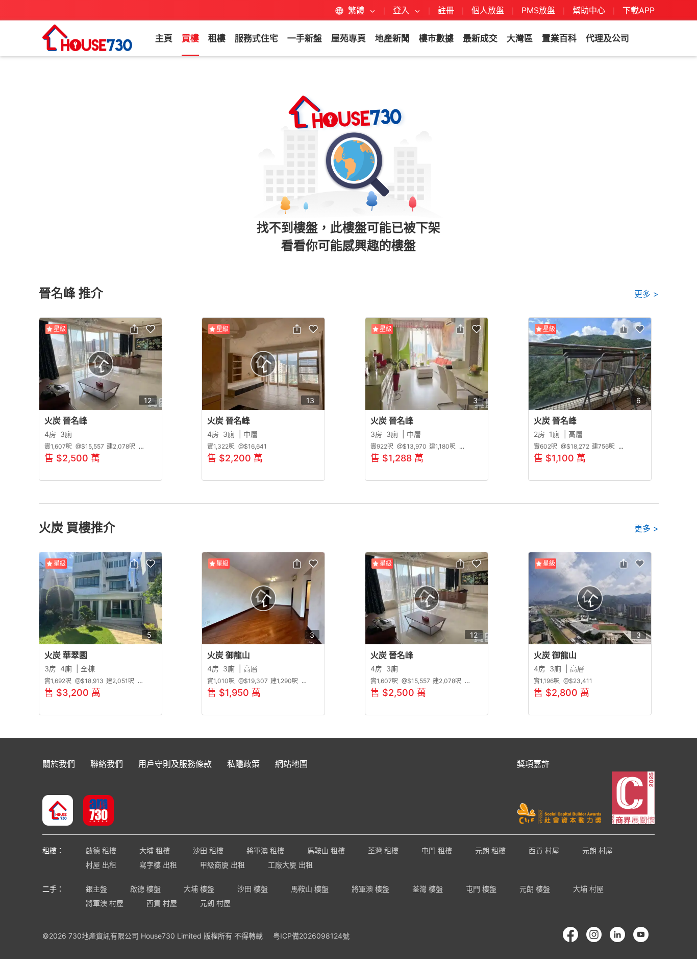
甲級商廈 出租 (222, 864)
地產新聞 (392, 38)
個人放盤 (487, 10)
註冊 (446, 10)
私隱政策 (243, 764)
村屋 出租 (101, 864)
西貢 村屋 (544, 850)
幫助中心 (590, 10)
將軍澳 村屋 (104, 903)
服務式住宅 (256, 38)
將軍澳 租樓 (265, 850)
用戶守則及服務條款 (175, 764)
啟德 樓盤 (145, 888)
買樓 (190, 38)
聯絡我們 (106, 764)
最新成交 (480, 38)
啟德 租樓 (101, 850)
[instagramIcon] (594, 934)
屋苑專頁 (348, 38)
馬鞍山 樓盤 (310, 888)
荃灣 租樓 (383, 850)
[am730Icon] (95, 811)
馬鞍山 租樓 (326, 850)
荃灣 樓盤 (427, 888)
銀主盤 (96, 888)
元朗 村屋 (597, 850)
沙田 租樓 (208, 850)
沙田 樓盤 (252, 888)
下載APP (639, 10)
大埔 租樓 (154, 850)
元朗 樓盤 (534, 888)
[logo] (87, 38)
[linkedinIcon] (617, 934)
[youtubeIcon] (641, 934)
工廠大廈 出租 (290, 864)
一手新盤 (304, 38)
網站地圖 (291, 764)
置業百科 (559, 38)
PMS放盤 (538, 10)
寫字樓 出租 (158, 864)
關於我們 (58, 764)
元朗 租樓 (490, 850)
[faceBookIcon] (570, 934)
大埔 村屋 (588, 888)
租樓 (217, 38)
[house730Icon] (57, 811)
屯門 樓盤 (481, 888)
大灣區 (520, 38)
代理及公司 (607, 38)
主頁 (163, 38)
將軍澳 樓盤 (370, 888)
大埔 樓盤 (199, 888)
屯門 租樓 (436, 850)
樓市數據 (436, 38)
